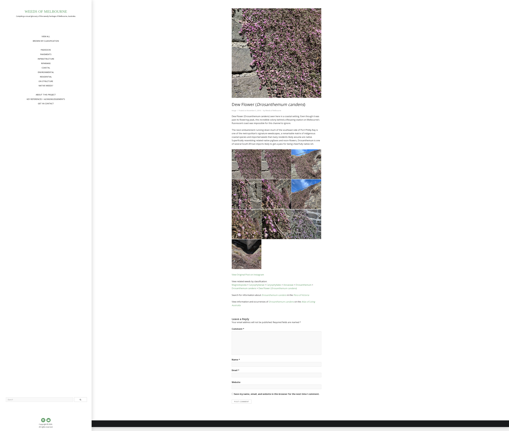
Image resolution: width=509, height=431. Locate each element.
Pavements (45, 54)
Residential (46, 76)
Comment (238, 328)
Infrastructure (46, 59)
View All (46, 36)
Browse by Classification (46, 41)
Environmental (46, 72)
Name (236, 359)
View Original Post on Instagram (248, 274)
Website (236, 382)
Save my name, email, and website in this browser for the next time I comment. (276, 394)
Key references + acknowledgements (46, 99)
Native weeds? (46, 85)
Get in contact (46, 103)
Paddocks (46, 50)
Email (235, 370)
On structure (46, 81)
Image (234, 110)
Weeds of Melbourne (46, 11)
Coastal (46, 67)
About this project (46, 94)
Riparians (46, 63)
